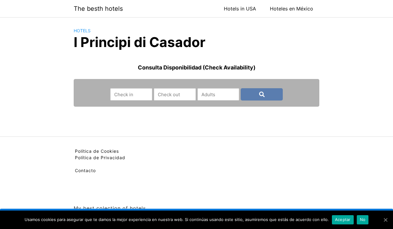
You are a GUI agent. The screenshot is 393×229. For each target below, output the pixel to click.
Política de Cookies (97, 151)
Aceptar (343, 219)
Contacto (85, 170)
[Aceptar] (385, 220)
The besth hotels (98, 9)
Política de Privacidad (100, 157)
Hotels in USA (240, 9)
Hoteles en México (291, 9)
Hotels (82, 30)
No (363, 219)
